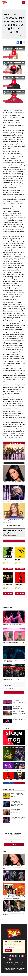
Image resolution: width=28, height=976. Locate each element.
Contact (16, 962)
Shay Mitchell (6, 258)
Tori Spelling (10, 166)
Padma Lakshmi (16, 249)
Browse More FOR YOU (14, 525)
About (12, 962)
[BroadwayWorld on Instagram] (13, 956)
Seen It (8, 566)
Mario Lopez (20, 162)
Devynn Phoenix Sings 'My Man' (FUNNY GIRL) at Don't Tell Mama (19, 702)
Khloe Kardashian (19, 292)
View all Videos (6, 725)
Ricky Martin (10, 292)
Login (19, 2)
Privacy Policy (18, 969)
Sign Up (8, 950)
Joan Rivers (19, 298)
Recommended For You (8, 789)
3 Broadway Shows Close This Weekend (14, 882)
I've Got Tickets (8, 568)
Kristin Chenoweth (11, 158)
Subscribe (14, 692)
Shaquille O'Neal (7, 164)
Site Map (20, 964)
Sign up (14, 844)
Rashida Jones (14, 160)
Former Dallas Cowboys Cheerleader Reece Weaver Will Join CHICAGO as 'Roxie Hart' (14, 867)
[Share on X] (21, 42)
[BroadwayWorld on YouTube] (10, 959)
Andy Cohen (13, 242)
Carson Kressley (11, 247)
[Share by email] (24, 42)
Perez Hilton (14, 294)
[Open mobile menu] (26, 2)
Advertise (7, 962)
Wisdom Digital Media (18, 968)
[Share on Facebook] (18, 42)
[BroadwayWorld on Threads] (22, 956)
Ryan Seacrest (7, 294)
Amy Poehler (15, 164)
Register (15, 2)
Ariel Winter (6, 168)
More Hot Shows (8, 782)
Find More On (13, 600)
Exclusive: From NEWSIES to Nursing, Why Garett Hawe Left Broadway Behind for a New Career (14, 913)
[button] (23, 2)
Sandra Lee (13, 162)
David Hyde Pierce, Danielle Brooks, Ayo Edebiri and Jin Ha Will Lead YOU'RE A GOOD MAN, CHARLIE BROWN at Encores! (14, 897)
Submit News (9, 964)
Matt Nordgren (12, 265)
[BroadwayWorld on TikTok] (19, 956)
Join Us (21, 962)
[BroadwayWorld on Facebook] (10, 956)
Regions (15, 964)
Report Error (14, 966)
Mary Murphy (10, 260)
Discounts (20, 782)
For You (9, 440)
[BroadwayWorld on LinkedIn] (16, 956)
